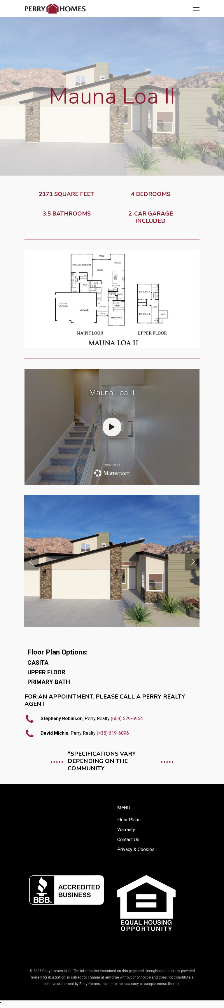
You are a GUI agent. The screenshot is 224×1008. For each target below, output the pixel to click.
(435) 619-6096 (113, 733)
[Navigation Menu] (196, 9)
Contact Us (128, 839)
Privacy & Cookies (136, 849)
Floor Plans (129, 819)
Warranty (126, 829)
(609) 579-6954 (127, 718)
